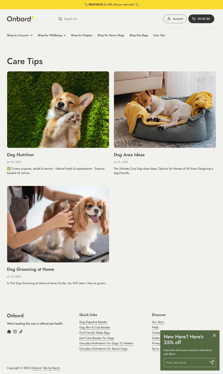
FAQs (155, 327)
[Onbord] (20, 18)
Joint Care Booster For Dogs (96, 338)
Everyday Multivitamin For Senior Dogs (103, 348)
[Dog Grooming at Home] (58, 224)
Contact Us (158, 332)
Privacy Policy (160, 343)
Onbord (36, 368)
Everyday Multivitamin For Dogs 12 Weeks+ (106, 343)
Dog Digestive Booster (93, 322)
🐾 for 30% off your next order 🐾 (111, 4)
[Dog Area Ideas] (165, 109)
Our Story (158, 322)
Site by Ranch (51, 368)
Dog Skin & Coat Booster (94, 327)
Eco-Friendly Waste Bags (94, 332)
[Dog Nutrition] (58, 109)
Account (178, 19)
